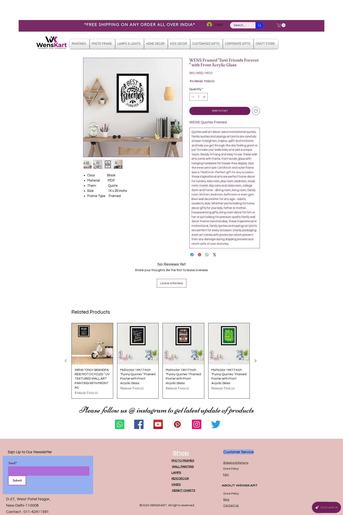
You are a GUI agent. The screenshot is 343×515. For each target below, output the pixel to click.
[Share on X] (214, 254)
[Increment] (204, 96)
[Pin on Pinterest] (199, 254)
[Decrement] (192, 96)
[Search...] (259, 25)
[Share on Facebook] (192, 254)
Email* (13, 463)
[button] (281, 25)
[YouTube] (158, 424)
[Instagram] (196, 424)
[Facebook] (139, 424)
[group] (160, 361)
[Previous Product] (65, 360)
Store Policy (231, 468)
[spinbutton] (198, 96)
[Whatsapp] (119, 424)
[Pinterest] (177, 424)
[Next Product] (255, 360)
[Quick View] (92, 343)
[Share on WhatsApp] (207, 254)
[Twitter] (216, 424)
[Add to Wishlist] (256, 111)
